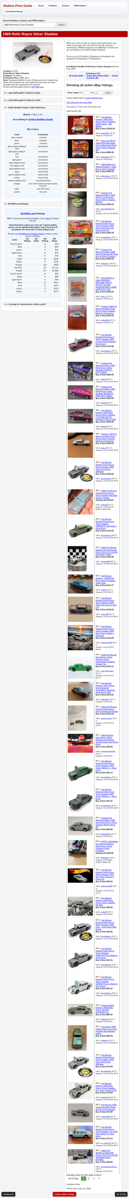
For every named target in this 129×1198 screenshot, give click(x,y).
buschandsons (106, 237)
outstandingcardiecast (109, 1167)
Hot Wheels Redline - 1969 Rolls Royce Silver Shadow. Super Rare (105, 579)
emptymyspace (106, 718)
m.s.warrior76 (106, 1143)
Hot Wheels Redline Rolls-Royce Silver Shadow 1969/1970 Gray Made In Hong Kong (107, 953)
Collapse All (8, 1194)
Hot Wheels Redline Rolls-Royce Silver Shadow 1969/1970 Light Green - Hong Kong (106, 524)
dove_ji (103, 296)
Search (61, 25)
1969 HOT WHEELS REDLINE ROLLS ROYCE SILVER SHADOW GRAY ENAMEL (107, 1155)
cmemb (103, 590)
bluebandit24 (105, 834)
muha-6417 (105, 505)
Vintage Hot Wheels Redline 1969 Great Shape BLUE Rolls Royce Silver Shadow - (107, 253)
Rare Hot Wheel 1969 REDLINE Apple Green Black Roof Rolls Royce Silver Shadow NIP (106, 145)
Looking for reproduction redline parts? (27, 304)
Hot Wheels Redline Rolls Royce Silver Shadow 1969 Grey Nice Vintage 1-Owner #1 (105, 631)
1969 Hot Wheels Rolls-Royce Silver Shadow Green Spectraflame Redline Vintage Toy (106, 659)
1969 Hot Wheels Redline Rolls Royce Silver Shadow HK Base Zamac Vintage (106, 494)
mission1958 (105, 561)
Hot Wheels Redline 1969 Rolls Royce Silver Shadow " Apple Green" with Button (106, 121)
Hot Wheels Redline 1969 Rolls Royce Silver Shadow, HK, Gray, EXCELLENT (106, 1087)
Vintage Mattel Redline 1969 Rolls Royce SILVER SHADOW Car (105, 1008)
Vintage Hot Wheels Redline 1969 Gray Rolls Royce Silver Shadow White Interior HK (106, 822)
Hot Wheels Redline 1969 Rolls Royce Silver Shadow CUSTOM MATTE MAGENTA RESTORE (106, 415)
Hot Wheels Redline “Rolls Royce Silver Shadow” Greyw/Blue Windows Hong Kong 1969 (105, 688)
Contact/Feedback (14, 11)
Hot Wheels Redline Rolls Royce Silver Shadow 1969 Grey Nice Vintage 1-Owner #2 (105, 874)
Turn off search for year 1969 (79, 102)
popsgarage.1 (106, 176)
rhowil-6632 (105, 133)
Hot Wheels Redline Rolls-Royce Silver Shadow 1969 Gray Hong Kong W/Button (105, 467)
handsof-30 (105, 1019)
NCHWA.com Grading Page (31, 234)
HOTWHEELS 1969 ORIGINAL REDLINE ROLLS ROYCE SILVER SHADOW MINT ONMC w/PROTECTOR (106, 284)
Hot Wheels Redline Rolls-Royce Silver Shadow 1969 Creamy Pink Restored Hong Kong (106, 339)
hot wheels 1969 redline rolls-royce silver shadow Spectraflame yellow (106, 1030)
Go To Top (121, 1194)
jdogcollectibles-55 (107, 209)
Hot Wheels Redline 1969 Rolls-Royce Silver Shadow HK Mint (105, 901)
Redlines (53, 6)
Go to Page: (73, 1178)
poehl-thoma (105, 1097)
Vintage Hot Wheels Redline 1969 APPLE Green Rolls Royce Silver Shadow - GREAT (106, 197)
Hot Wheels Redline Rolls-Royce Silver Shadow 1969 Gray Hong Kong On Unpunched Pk (105, 226)
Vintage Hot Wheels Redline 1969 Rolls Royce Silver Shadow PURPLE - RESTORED (105, 367)
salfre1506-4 (105, 320)
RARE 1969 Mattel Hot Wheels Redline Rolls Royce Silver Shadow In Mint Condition (107, 846)
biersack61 (105, 858)
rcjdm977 (104, 912)
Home (41, 6)
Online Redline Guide (40, 119)
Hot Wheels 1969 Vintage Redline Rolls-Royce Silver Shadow (106, 1107)
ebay (48, 218)
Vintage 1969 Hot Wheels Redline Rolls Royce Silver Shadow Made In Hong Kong (106, 309)
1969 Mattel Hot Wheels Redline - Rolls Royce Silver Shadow (106, 167)
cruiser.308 (105, 614)
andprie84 (104, 1041)
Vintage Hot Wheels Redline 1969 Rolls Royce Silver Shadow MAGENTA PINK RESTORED (105, 391)
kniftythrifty (105, 699)
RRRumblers (80, 6)
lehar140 (104, 379)
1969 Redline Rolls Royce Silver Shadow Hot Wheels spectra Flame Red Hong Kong (107, 740)
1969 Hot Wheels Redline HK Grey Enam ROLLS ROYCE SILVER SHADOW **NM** (107, 551)
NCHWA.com (38, 87)
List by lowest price (94, 98)
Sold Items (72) (93, 73)
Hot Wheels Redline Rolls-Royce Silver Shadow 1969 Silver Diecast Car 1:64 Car (106, 602)
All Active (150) (76, 76)
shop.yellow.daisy (107, 671)
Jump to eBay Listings (64, 1194)
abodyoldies (105, 157)
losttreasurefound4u (108, 751)
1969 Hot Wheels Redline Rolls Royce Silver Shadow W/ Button (107, 709)
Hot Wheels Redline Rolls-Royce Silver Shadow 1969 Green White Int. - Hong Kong (106, 765)
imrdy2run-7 (105, 263)
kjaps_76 (104, 448)
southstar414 (105, 1117)
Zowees (65, 6)
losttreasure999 (106, 643)
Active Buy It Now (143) (97, 76)
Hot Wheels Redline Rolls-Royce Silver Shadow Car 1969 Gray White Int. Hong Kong (107, 1131)
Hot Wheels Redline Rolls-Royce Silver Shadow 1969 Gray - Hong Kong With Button (106, 925)
